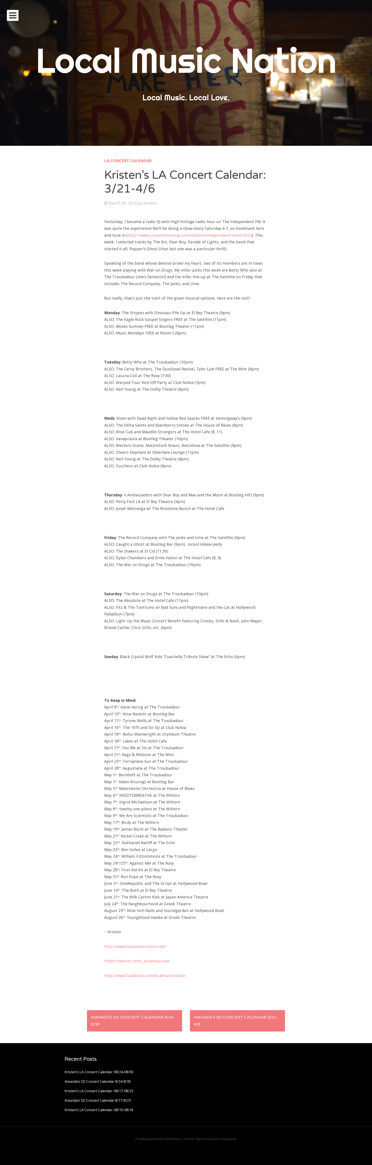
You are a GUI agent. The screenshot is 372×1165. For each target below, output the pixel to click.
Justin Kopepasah (224, 1139)
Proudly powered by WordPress (157, 1139)
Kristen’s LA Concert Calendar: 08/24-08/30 (99, 1072)
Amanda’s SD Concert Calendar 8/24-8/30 (98, 1081)
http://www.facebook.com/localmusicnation (145, 975)
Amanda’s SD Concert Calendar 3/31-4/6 (236, 1021)
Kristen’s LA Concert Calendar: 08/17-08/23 (99, 1091)
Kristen (150, 203)
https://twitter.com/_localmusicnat (136, 960)
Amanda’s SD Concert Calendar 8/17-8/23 (98, 1100)
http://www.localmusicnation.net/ (135, 946)
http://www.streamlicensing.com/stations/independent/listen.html (190, 235)
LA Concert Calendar (128, 160)
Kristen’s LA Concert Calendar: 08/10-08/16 (99, 1110)
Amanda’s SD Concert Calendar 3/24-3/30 (133, 1021)
